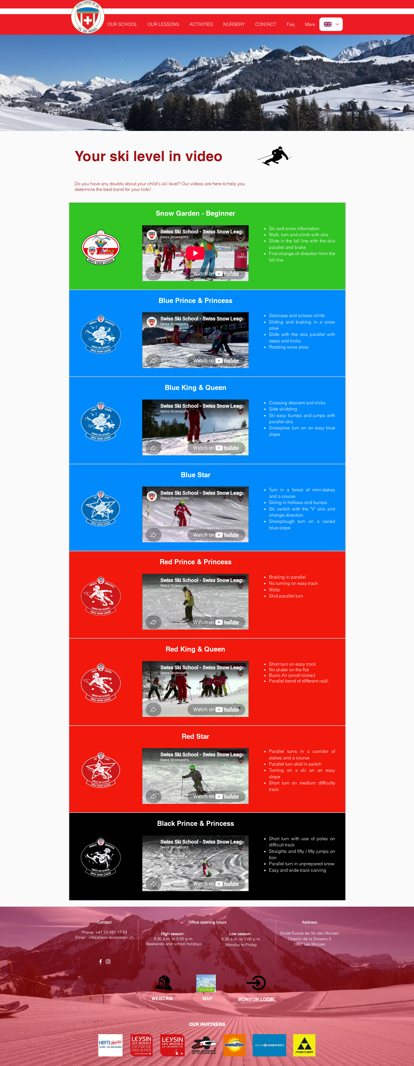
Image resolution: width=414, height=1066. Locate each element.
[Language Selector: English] (331, 24)
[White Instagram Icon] (108, 961)
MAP (207, 998)
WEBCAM (162, 998)
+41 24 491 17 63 (111, 932)
